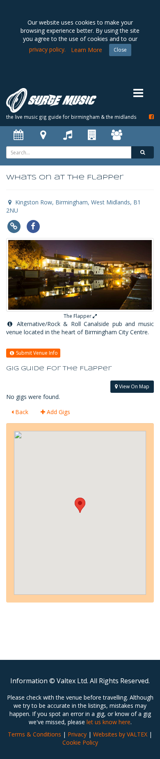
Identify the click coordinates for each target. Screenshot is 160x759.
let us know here (108, 722)
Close (120, 49)
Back (21, 412)
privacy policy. (47, 49)
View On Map (133, 386)
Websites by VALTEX (120, 734)
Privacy (77, 734)
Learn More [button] (86, 50)
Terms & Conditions (34, 734)
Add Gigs (57, 412)
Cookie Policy (80, 742)
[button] (80, 505)
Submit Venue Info (36, 352)
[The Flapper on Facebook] (33, 225)
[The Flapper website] (13, 225)
